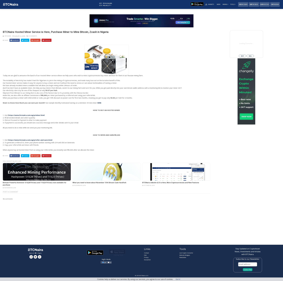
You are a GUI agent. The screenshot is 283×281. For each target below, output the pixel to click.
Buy (242, 56)
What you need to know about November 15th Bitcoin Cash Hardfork (99, 183)
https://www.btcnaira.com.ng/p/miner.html (26, 115)
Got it (178, 279)
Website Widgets (184, 255)
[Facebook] (39, 256)
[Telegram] (31, 256)
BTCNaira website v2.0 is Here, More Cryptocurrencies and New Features (171, 183)
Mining (225, 4)
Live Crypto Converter (186, 253)
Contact (146, 253)
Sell (250, 56)
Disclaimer (147, 260)
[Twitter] (35, 256)
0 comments (32, 36)
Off (105, 262)
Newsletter (182, 257)
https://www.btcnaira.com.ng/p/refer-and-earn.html (30, 140)
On (110, 262)
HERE (99, 103)
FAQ (145, 255)
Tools (232, 4)
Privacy (146, 257)
